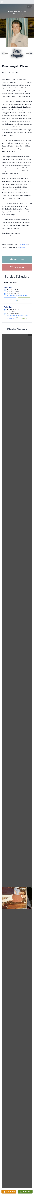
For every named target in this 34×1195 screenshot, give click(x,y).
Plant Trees (24, 299)
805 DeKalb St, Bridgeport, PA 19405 (17, 295)
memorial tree (23, 244)
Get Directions (10, 299)
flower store (21, 247)
